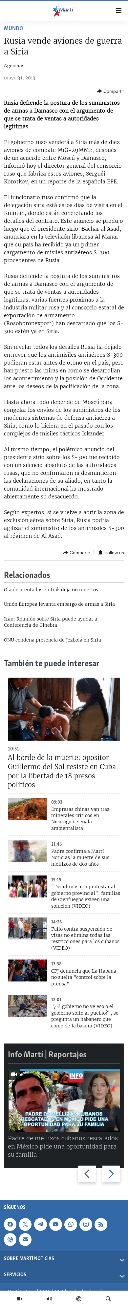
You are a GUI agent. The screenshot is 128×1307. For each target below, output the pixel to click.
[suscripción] (25, 1239)
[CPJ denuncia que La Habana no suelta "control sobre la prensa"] (27, 970)
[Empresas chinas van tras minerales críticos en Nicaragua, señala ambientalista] (27, 809)
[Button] (110, 91)
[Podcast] (79, 1299)
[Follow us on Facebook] (10, 1224)
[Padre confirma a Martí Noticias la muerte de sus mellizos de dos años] (27, 851)
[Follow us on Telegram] (40, 1224)
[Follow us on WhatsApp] (70, 1224)
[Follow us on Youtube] (55, 1224)
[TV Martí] (20, 1299)
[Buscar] (108, 1299)
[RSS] (101, 1224)
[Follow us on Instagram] (85, 1224)
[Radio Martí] (49, 1299)
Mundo (13, 28)
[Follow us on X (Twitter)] (25, 1224)
